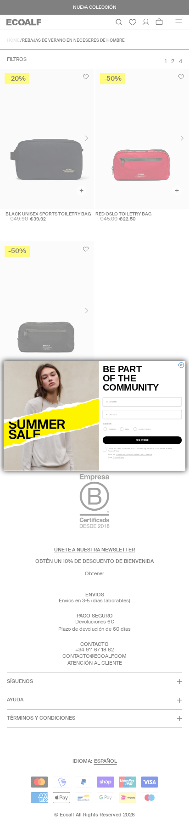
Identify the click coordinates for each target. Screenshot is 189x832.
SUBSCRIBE (142, 440)
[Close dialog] (180, 365)
